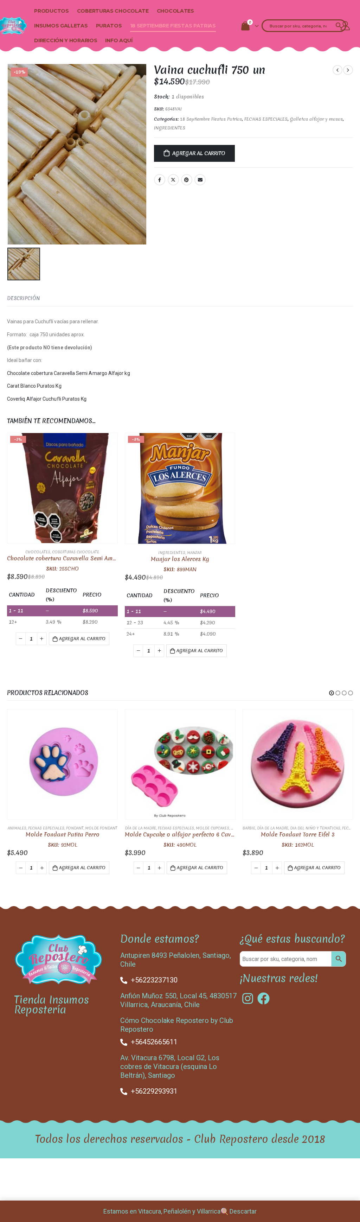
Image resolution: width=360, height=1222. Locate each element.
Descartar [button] (243, 1211)
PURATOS (109, 26)
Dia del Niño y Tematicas (315, 828)
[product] (62, 764)
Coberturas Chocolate (113, 11)
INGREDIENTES (169, 128)
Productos (51, 11)
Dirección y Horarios (65, 40)
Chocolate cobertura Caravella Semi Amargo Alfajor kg (68, 373)
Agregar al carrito (198, 153)
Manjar (194, 552)
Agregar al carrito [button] (82, 639)
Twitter (173, 179)
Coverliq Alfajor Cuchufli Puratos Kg (47, 399)
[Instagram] (248, 998)
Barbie (249, 828)
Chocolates (175, 11)
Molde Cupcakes (212, 828)
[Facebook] (263, 998)
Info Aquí (118, 40)
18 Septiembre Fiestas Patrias (173, 26)
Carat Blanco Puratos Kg (34, 386)
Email (200, 179)
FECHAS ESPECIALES (266, 119)
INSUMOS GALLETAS (61, 26)
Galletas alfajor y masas (316, 119)
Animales (17, 828)
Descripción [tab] (23, 298)
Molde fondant (101, 828)
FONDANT (74, 828)
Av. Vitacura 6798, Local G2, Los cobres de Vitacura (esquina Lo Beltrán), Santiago (169, 1067)
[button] (331, 693)
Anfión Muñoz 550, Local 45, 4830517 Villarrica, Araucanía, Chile (178, 1000)
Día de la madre (140, 828)
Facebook (159, 179)
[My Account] (345, 25)
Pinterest (186, 179)
